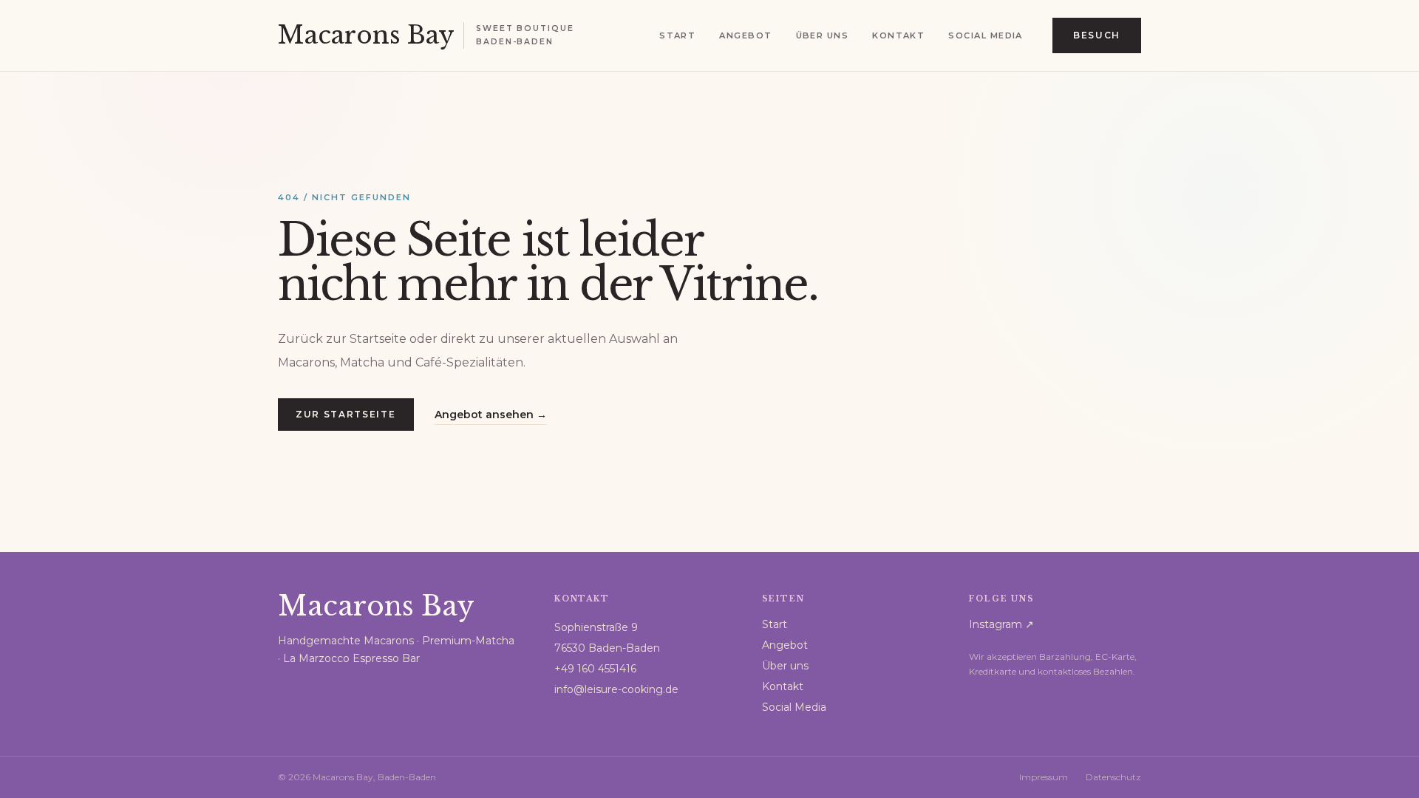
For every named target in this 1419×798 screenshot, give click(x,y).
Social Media (985, 35)
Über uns (822, 35)
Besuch (1096, 35)
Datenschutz (1113, 776)
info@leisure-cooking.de (616, 689)
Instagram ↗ (1001, 624)
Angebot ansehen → (491, 414)
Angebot (745, 35)
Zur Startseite (346, 414)
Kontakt (898, 35)
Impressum (1043, 776)
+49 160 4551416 (595, 668)
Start (677, 35)
